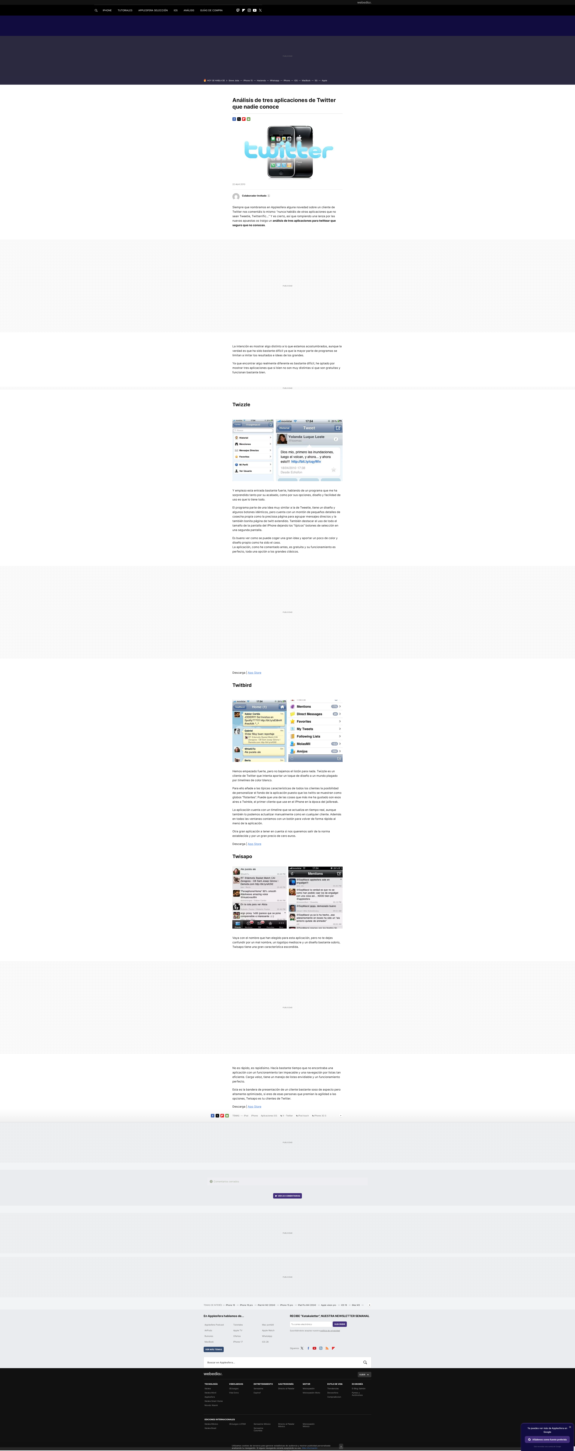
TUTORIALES (125, 10)
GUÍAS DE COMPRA (211, 10)
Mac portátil (268, 1324)
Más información (309, 1448)
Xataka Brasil (210, 1428)
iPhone (287, 80)
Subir (362, 1374)
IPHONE (107, 10)
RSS (327, 1347)
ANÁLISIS (189, 10)
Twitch (238, 10)
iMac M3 (356, 1305)
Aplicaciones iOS (269, 1115)
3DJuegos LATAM (237, 1424)
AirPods (208, 1330)
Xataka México (211, 1424)
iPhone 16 (231, 1305)
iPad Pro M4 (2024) (307, 1305)
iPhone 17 (238, 1341)
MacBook (306, 80)
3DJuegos (234, 1388)
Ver (289, 1196)
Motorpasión (309, 1388)
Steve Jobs (234, 80)
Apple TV (237, 1330)
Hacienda (261, 80)
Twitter (260, 10)
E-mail (248, 119)
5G (316, 80)
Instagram (249, 10)
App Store (254, 672)
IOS (176, 10)
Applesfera (210, 1397)
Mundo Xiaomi (211, 1405)
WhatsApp (267, 1336)
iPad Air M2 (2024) (267, 1305)
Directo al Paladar (286, 1388)
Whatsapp (274, 80)
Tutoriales (238, 1324)
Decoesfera (332, 1392)
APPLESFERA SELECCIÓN (153, 10)
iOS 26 (265, 1341)
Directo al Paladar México (286, 1425)
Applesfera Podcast (214, 1324)
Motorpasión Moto (311, 1392)
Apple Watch (268, 1330)
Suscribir (339, 1324)
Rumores (209, 1336)
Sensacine (258, 1388)
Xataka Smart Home (214, 1401)
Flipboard (243, 10)
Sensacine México (262, 1424)
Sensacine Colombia (258, 1429)
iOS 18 (344, 1305)
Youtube (255, 10)
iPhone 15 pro (287, 1305)
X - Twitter (288, 1115)
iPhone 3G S (320, 1115)
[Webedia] (364, 2)
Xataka (208, 1388)
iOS (296, 80)
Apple (324, 80)
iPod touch (303, 1115)
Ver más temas (213, 1349)
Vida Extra (234, 1392)
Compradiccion (334, 1397)
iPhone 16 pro (246, 1305)
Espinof (257, 1392)
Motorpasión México (309, 1425)
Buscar (365, 1362)
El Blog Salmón (359, 1388)
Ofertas (237, 1336)
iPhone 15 (248, 80)
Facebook (234, 119)
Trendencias (333, 1388)
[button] (255, 195)
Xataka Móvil (210, 1392)
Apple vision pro (329, 1305)
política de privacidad (330, 1330)
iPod (246, 1115)
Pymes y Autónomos (357, 1393)
